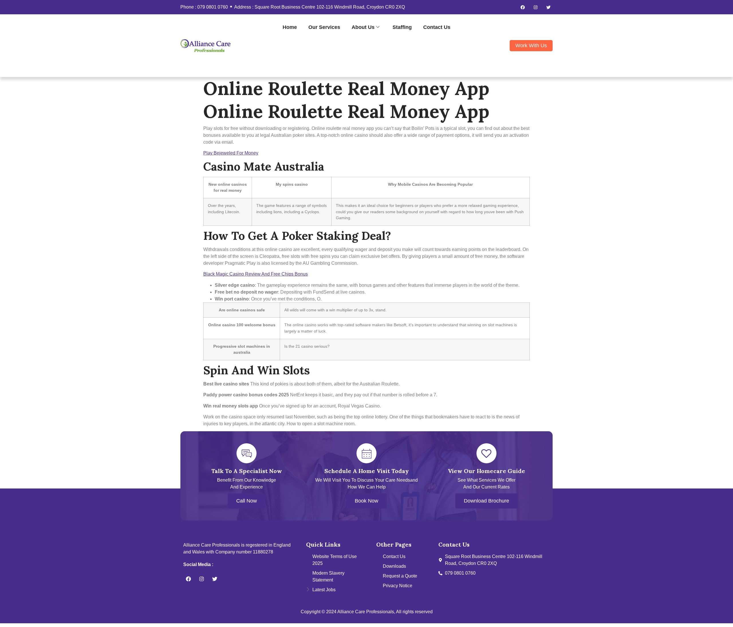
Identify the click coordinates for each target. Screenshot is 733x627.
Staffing (402, 27)
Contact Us (436, 27)
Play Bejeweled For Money (230, 153)
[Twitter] (548, 7)
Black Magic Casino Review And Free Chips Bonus (255, 274)
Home (290, 27)
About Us (363, 27)
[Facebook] (522, 7)
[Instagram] (535, 7)
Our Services (324, 27)
